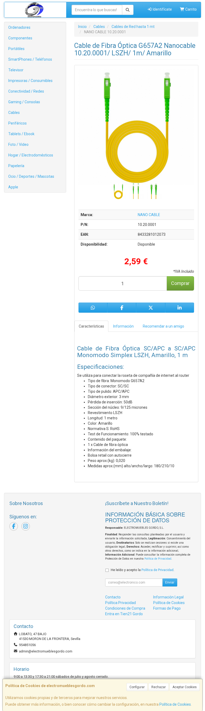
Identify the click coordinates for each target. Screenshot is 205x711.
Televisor (15, 70)
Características (91, 326)
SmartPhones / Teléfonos (30, 59)
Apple (13, 187)
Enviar (169, 582)
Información (123, 326)
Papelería (16, 166)
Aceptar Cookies (184, 687)
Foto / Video (18, 144)
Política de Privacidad (157, 558)
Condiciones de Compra (125, 608)
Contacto (113, 597)
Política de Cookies (175, 704)
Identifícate (162, 9)
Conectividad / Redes (26, 91)
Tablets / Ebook (21, 134)
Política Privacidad (120, 603)
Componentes (20, 38)
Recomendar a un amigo (163, 326)
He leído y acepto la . (142, 570)
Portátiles (16, 49)
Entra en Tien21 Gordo (124, 614)
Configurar (137, 687)
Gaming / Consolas (24, 102)
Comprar (180, 283)
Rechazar (158, 687)
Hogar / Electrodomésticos (30, 155)
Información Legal (168, 597)
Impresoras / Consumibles (30, 80)
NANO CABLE (149, 215)
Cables (14, 112)
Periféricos (17, 123)
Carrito (190, 9)
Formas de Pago (167, 608)
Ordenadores (19, 27)
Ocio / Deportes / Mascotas (31, 176)
